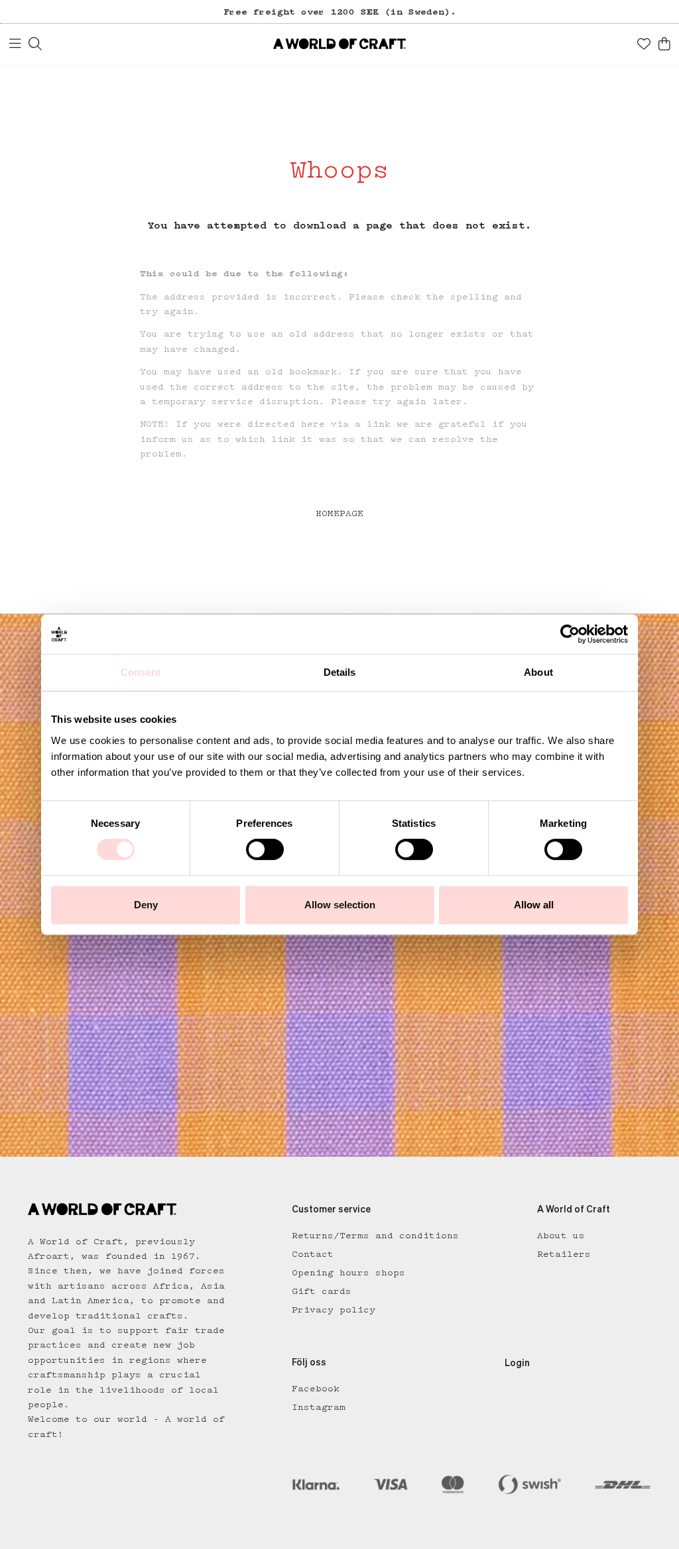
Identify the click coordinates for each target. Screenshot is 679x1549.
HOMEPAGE (339, 513)
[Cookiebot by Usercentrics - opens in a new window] (570, 634)
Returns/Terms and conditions (375, 1235)
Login (517, 1363)
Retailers (564, 1254)
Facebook (316, 1388)
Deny (146, 904)
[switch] (265, 849)
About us (561, 1235)
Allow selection (339, 904)
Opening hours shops (348, 1272)
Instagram (318, 1407)
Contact (313, 1254)
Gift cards (321, 1291)
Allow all (534, 904)
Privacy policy (333, 1309)
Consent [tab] (140, 672)
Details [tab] (340, 672)
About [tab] (538, 672)
